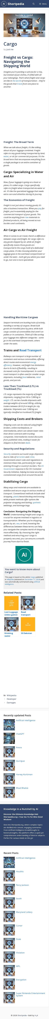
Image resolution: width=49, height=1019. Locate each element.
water (6, 156)
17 (34, 579)
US (42, 466)
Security (7, 454)
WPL (18, 966)
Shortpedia (16, 4)
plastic (16, 496)
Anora (19, 747)
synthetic (37, 502)
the (13, 80)
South (19, 898)
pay (40, 208)
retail (38, 377)
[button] (33, 4)
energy (33, 362)
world (18, 80)
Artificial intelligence (25, 720)
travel (19, 83)
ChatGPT (20, 733)
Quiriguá (20, 761)
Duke (18, 939)
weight (6, 400)
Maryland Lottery (24, 912)
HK (36, 1015)
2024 (38, 579)
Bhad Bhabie (22, 788)
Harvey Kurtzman (24, 774)
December (29, 579)
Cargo (32, 577)
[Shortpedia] (4, 4)
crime (31, 457)
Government (9, 469)
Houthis (20, 871)
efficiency (8, 365)
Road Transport (30, 350)
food (24, 377)
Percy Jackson (22, 885)
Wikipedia (10, 579)
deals (27, 442)
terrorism (20, 457)
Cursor (19, 925)
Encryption (21, 979)
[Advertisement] (24, 115)
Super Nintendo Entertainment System (30, 994)
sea (18, 523)
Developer (11, 699)
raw (26, 217)
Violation (20, 952)
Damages (11, 702)
